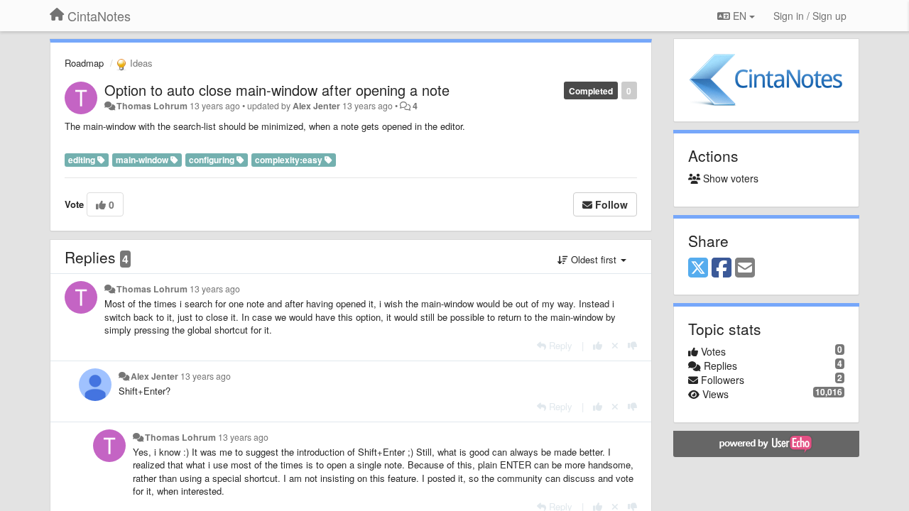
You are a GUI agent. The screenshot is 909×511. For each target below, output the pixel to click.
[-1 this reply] (632, 345)
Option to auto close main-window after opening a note (277, 89)
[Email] (745, 268)
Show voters (729, 178)
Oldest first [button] (593, 259)
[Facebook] (721, 268)
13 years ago (215, 288)
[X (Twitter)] (698, 268)
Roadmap (84, 63)
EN (739, 16)
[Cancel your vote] (615, 345)
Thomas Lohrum (151, 105)
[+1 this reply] (597, 345)
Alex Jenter (316, 105)
